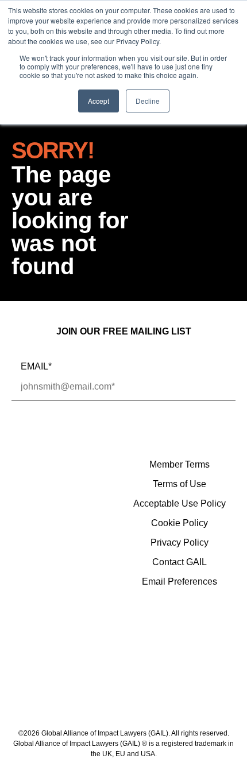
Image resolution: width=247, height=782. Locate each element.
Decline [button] (148, 101)
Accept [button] (98, 101)
